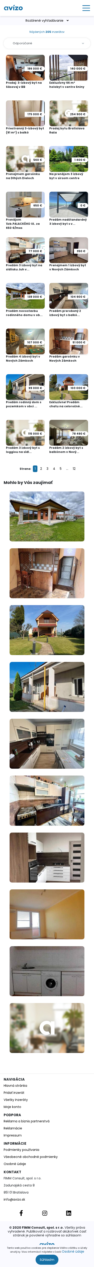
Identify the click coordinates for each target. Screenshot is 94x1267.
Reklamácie (13, 1128)
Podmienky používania (21, 1149)
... (67, 468)
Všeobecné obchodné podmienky (31, 1157)
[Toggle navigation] (85, 8)
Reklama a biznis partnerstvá (27, 1121)
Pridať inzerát (14, 1092)
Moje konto (12, 1107)
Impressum (13, 1135)
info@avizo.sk (14, 1199)
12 (74, 468)
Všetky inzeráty (16, 1099)
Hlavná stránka (15, 1085)
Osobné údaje (73, 1251)
